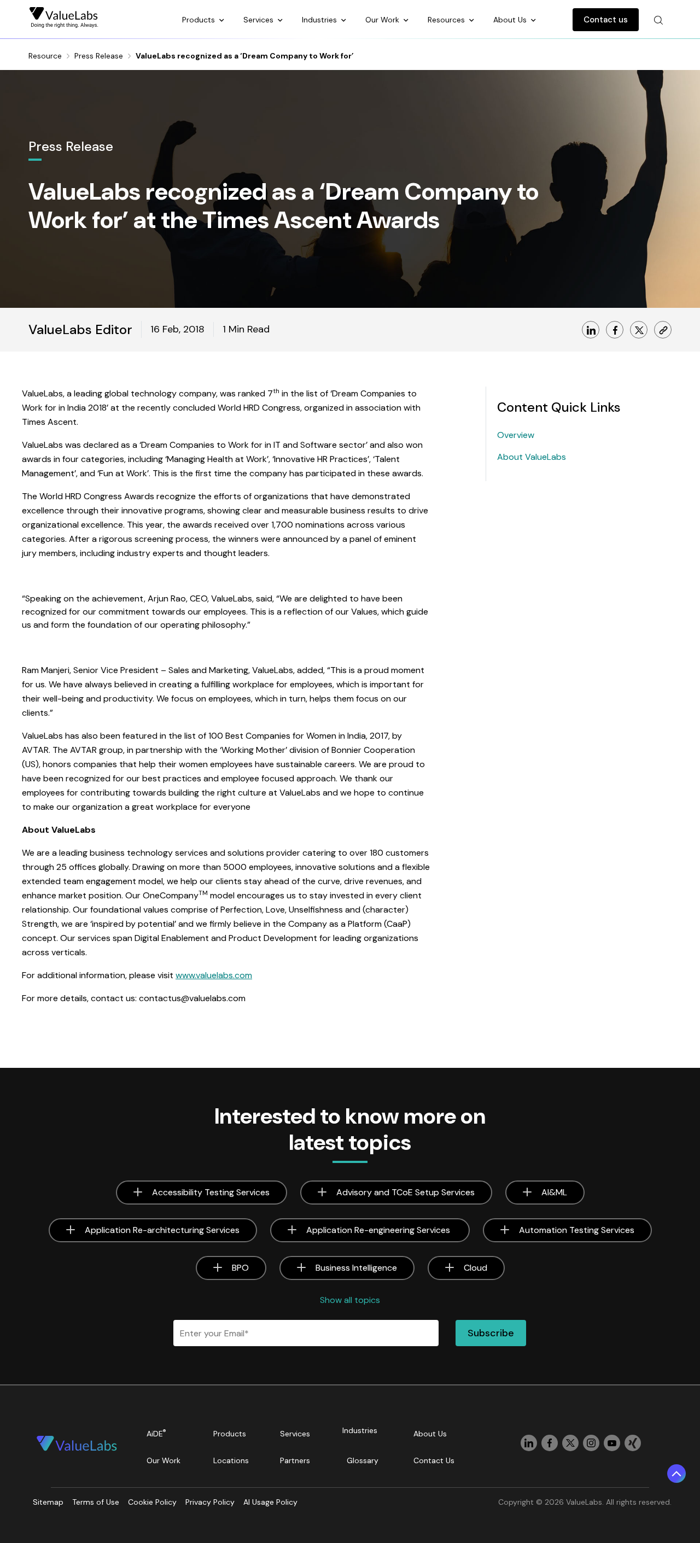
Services (259, 20)
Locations (231, 1460)
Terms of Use (95, 1502)
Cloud (475, 1267)
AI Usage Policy (270, 1502)
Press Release (98, 56)
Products (199, 20)
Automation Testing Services (576, 1230)
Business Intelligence (356, 1267)
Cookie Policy (152, 1502)
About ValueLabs (531, 457)
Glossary (362, 1460)
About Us (511, 20)
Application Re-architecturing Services (162, 1230)
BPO (240, 1267)
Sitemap (48, 1502)
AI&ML (554, 1192)
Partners (295, 1460)
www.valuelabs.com (214, 975)
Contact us (606, 19)
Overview (515, 435)
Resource (45, 56)
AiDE (156, 1433)
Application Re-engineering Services (379, 1230)
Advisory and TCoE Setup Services (405, 1192)
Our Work (383, 20)
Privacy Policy (210, 1502)
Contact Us (433, 1460)
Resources (447, 20)
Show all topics (350, 1300)
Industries (320, 20)
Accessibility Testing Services (211, 1192)
